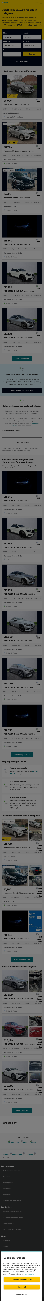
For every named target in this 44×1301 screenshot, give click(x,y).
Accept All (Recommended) (21, 1279)
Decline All (22, 1287)
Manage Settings (22, 1294)
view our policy (29, 1274)
